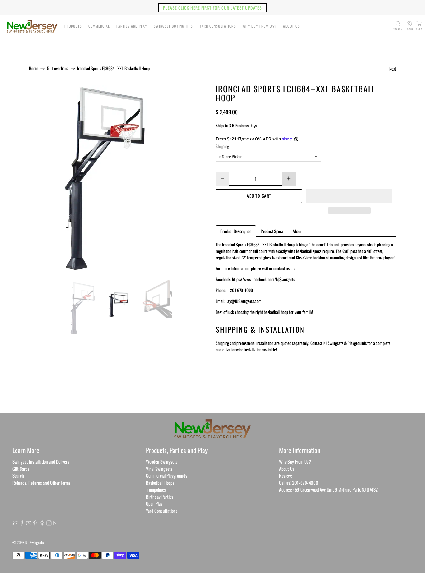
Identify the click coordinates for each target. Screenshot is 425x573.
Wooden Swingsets (162, 461)
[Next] (199, 177)
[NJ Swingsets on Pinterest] (35, 523)
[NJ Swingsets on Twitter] (15, 523)
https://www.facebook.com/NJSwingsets (263, 279)
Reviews (286, 475)
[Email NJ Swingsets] (55, 523)
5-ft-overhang (57, 68)
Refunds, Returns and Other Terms (41, 482)
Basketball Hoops (160, 482)
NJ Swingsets (34, 542)
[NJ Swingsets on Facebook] (22, 523)
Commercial (99, 26)
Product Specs (272, 231)
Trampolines (156, 489)
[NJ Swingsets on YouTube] (28, 523)
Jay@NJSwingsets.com (244, 301)
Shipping (222, 146)
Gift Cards (21, 468)
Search (18, 475)
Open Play (154, 503)
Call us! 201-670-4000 (298, 482)
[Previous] (39, 177)
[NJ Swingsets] (32, 26)
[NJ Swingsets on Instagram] (49, 523)
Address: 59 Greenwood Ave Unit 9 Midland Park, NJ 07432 (328, 489)
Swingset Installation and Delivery (40, 461)
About (297, 231)
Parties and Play (131, 26)
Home (33, 68)
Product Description (235, 231)
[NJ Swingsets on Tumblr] (42, 523)
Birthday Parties (159, 496)
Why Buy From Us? (259, 26)
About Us (291, 26)
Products (73, 26)
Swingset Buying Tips (173, 26)
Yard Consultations (217, 26)
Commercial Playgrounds (166, 475)
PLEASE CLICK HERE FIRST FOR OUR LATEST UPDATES (212, 7)
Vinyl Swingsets (159, 468)
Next (392, 68)
